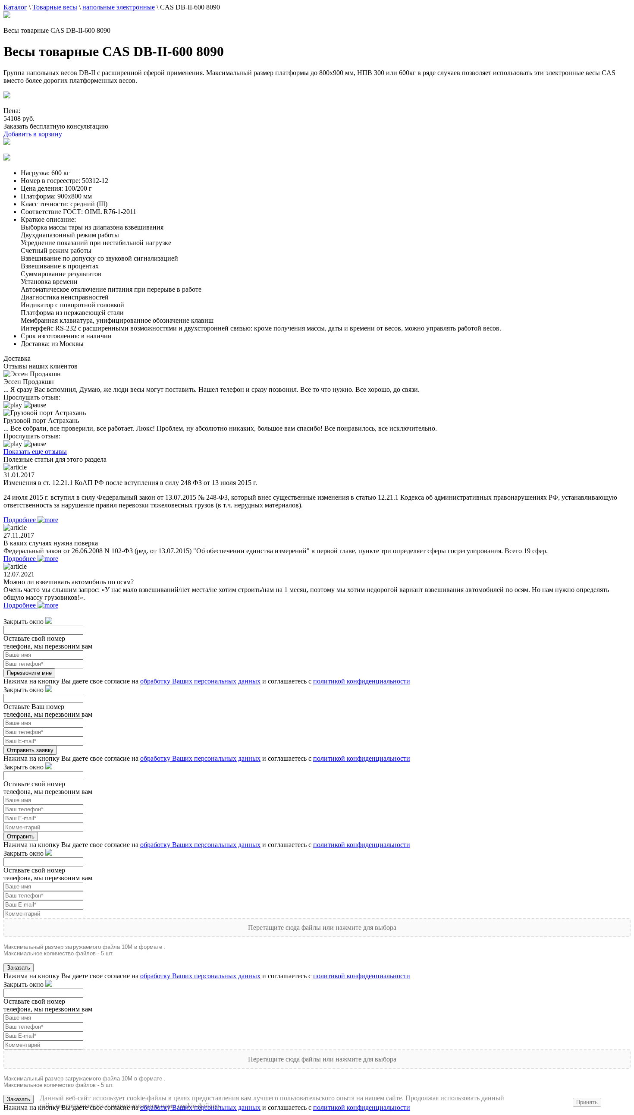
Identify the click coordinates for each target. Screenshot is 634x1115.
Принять (587, 1102)
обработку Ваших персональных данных (200, 681)
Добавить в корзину (32, 134)
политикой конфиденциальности (361, 681)
